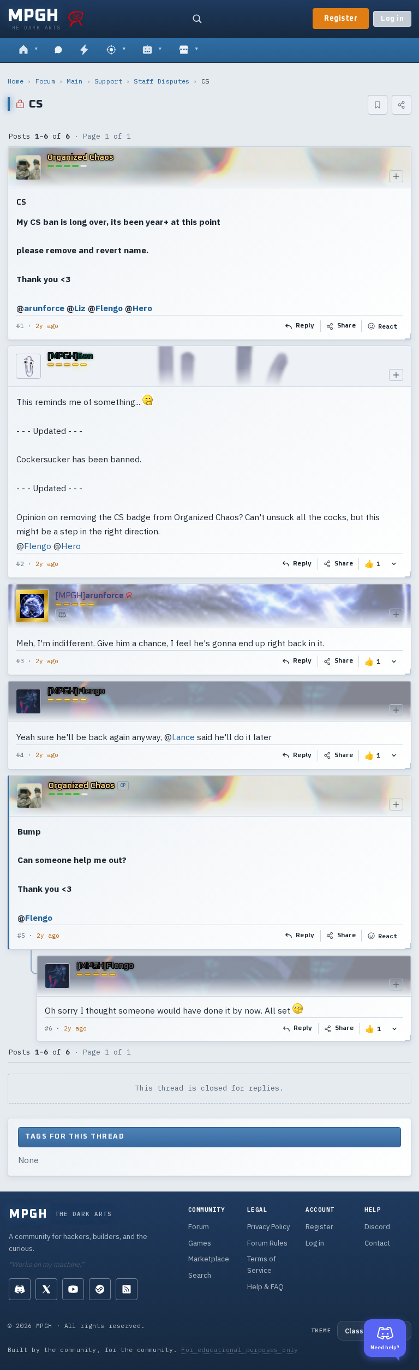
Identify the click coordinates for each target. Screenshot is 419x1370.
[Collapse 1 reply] (31, 998)
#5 (21, 935)
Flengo (109, 307)
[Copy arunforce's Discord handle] (62, 615)
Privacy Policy (268, 1226)
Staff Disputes (161, 81)
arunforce (44, 307)
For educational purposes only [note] (239, 1349)
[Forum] (28, 50)
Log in (392, 18)
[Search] (197, 18)
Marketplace (208, 1259)
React (387, 326)
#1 (20, 326)
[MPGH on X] (46, 1289)
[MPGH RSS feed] (126, 1289)
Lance (183, 736)
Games (199, 1243)
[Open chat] (58, 50)
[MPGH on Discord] (20, 1289)
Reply (305, 326)
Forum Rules (267, 1243)
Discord (377, 1226)
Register (340, 18)
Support (108, 81)
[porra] (76, 18)
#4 (20, 755)
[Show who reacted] (394, 564)
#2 (20, 564)
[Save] (377, 105)
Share (346, 326)
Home (15, 81)
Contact (377, 1243)
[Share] (401, 105)
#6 (48, 1028)
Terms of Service (261, 1264)
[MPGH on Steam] (100, 1289)
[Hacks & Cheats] (116, 50)
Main (74, 81)
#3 (20, 661)
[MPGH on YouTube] (73, 1289)
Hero (142, 307)
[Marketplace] (188, 50)
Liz (80, 307)
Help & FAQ (265, 1286)
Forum (45, 81)
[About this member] (396, 176)
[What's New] (84, 50)
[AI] (152, 50)
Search (199, 1275)
